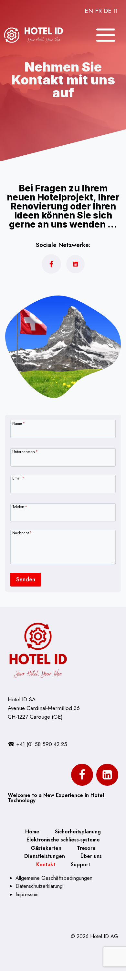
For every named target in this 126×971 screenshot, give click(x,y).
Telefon (19, 506)
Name (18, 423)
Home (32, 831)
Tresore (86, 848)
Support (80, 864)
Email (18, 477)
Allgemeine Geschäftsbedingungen (54, 878)
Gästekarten (46, 848)
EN (89, 10)
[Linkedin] (107, 775)
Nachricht (22, 532)
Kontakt (45, 864)
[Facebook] (82, 775)
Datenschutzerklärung (39, 886)
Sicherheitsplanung (78, 831)
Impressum (27, 894)
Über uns (91, 856)
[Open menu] (105, 35)
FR (98, 10)
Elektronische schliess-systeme (63, 839)
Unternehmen (25, 451)
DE (107, 10)
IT (115, 10)
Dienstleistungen (44, 856)
